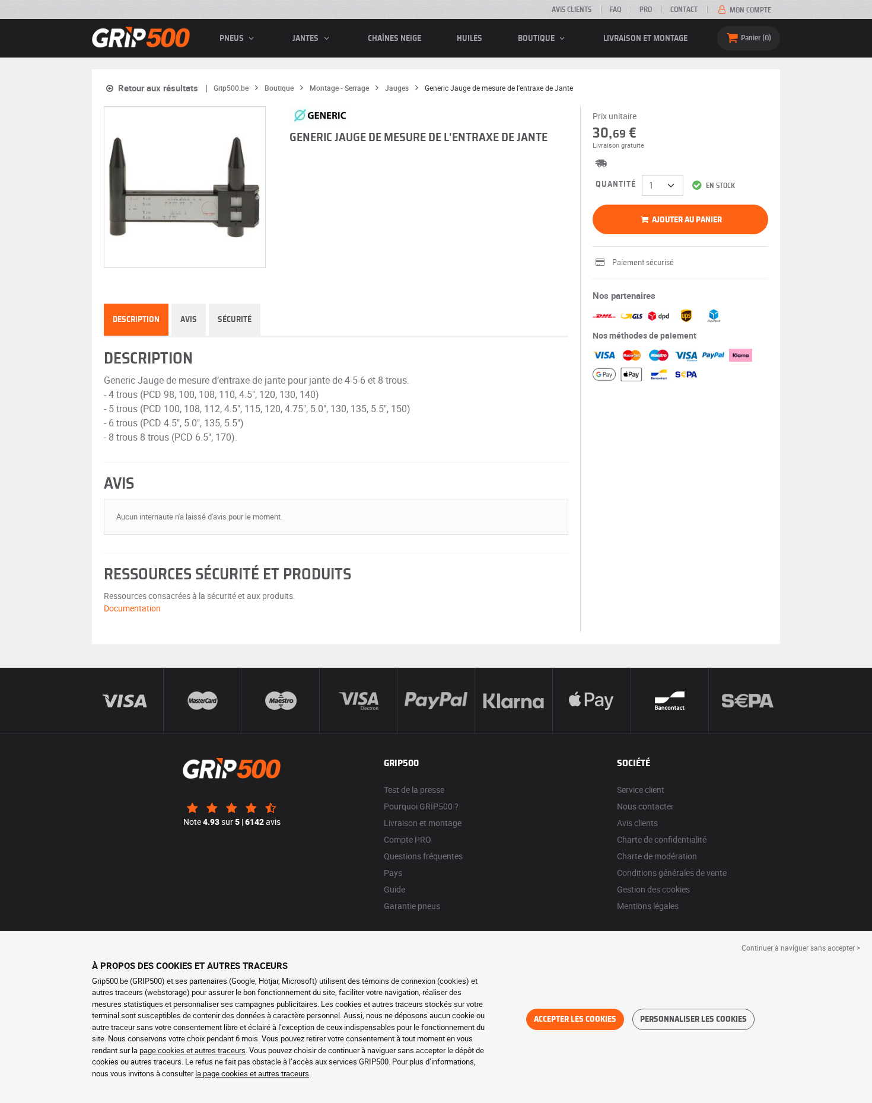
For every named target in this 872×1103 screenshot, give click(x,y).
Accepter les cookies (575, 1019)
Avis (188, 319)
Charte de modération (657, 856)
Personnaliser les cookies (693, 1019)
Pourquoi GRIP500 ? (421, 806)
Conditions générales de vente (672, 872)
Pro (645, 9)
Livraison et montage (645, 38)
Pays (393, 872)
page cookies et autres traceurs (192, 1050)
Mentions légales (648, 905)
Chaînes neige (394, 38)
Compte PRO (407, 839)
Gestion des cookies (653, 889)
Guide (394, 889)
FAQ (615, 9)
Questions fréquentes (423, 856)
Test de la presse (414, 789)
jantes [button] (306, 38)
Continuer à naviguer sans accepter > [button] (800, 947)
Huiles (469, 38)
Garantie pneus (412, 905)
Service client (640, 789)
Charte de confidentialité (661, 839)
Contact (684, 9)
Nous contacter (645, 806)
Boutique (537, 38)
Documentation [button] (132, 608)
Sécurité (235, 319)
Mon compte (749, 10)
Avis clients (571, 9)
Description (136, 319)
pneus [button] (232, 38)
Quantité (616, 184)
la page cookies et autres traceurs (252, 1073)
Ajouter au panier (686, 220)
